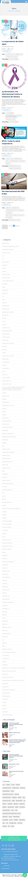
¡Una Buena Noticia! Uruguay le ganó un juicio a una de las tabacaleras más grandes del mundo (17, 741)
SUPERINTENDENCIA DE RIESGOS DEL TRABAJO (13, 680)
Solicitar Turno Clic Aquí (14, 839)
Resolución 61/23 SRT (14, 764)
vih (9, 826)
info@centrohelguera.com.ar (10, 858)
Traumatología (6, 693)
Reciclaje (4, 643)
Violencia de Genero (7, 714)
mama (3, 536)
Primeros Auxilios (6, 627)
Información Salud (15, 166)
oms (16, 810)
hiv (24, 800)
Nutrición (4, 580)
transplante (13, 823)
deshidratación (7, 797)
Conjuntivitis (5, 362)
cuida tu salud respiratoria (13, 158)
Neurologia (5, 574)
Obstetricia (5, 586)
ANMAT (3, 287)
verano (5, 826)
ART (3, 296)
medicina (16, 803)
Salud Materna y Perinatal (9, 652)
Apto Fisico (5, 293)
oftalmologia (6, 810)
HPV (3, 493)
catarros (20, 210)
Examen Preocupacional (8, 452)
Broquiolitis (5, 315)
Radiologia (5, 636)
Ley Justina (5, 530)
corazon (4, 365)
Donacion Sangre (6, 421)
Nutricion (4, 583)
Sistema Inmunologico (7, 677)
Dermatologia (5, 396)
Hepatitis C (4, 477)
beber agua (19, 54)
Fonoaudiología (6, 458)
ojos (12, 810)
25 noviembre (9, 113)
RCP (3, 639)
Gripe (3, 471)
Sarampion (5, 664)
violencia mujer (10, 119)
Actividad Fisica (6, 252)
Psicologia (5, 630)
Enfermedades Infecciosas (9, 436)
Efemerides (5, 430)
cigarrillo (9, 212)
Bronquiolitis (5, 305)
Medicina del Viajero (7, 546)
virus (12, 826)
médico (4, 807)
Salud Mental (5, 655)
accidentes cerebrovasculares (10, 246)
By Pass (4, 318)
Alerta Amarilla (6, 274)
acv (4, 784)
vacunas (20, 823)
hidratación (19, 800)
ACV (3, 255)
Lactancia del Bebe (7, 521)
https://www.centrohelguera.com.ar (11, 859)
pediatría (5, 816)
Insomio (4, 505)
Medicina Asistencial (15, 168)
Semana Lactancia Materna (9, 671)
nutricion (22, 807)
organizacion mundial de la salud (12, 813)
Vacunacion (5, 699)
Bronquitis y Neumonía (8, 312)
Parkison (4, 611)
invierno (10, 803)
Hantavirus (5, 474)
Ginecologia (5, 464)
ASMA (3, 299)
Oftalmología (5, 589)
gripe (13, 800)
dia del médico (6, 402)
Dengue (4, 392)
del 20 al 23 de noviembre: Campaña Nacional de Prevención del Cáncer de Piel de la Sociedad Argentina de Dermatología (13, 388)
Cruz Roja (4, 374)
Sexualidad (5, 674)
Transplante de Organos (8, 689)
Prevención (5, 621)
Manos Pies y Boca (6, 539)
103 (14, 225)
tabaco (8, 163)
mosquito (22, 803)
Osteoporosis (5, 599)
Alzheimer (4, 284)
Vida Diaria (5, 711)
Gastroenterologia (7, 461)
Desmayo (4, 399)
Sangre (4, 661)
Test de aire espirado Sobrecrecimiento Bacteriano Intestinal (16, 724)
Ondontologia (6, 596)
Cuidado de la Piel (6, 380)
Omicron (4, 593)
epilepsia (4, 442)
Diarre (4, 411)
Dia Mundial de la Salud (8, 405)
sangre (16, 819)
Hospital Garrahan (7, 489)
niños (16, 807)
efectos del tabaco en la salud (15, 215)
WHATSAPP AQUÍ (5, 868)
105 (18, 225)
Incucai (4, 496)
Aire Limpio (4, 265)
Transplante (5, 686)
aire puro (8, 207)
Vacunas (4, 702)
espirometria (14, 161)
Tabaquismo (5, 683)
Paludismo (5, 605)
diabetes (14, 797)
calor (3, 321)
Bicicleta (4, 302)
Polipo (3, 618)
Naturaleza (5, 564)
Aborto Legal (5, 243)
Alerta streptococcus (8, 280)
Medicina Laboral (6, 549)
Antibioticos (5, 290)
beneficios (16, 207)
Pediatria (4, 614)
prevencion (16, 816)
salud (10, 819)
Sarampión (22, 819)
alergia (8, 784)
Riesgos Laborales (7, 649)
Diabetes (4, 408)
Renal (3, 646)
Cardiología (5, 340)
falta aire (22, 161)
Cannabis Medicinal (7, 330)
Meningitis (4, 555)
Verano (4, 705)
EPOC (3, 446)
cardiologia (15, 787)
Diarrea (4, 414)
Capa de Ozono (6, 337)
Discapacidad (5, 418)
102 (12, 225)
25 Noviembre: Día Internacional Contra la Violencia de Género (12, 94)
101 (9, 225)
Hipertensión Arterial (7, 483)
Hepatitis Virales (6, 480)
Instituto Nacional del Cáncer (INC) (11, 508)
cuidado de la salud (11, 56)
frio (24, 797)
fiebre (19, 797)
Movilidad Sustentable (8, 561)
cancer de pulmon (11, 210)
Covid (12, 791)
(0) (12, 48)
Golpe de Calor (6, 468)
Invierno (4, 511)
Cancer (4, 324)
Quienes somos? (6, 633)
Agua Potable (5, 262)
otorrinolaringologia (8, 602)
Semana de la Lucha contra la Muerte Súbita (13, 668)
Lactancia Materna (7, 524)
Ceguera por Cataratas (8, 343)
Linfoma (4, 533)
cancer (18, 784)
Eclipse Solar (5, 424)
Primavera (4, 624)
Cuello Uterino (6, 377)
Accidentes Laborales (7, 249)
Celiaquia (4, 346)
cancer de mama (7, 787)
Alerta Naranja (6, 277)
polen (10, 816)
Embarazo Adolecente (8, 433)
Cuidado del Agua (6, 384)
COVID (3, 371)
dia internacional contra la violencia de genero (13, 116)
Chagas (4, 352)
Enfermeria (5, 439)
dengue (17, 794)
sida (4, 823)
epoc (7, 161)
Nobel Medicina (6, 577)
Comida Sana (5, 359)
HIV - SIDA (4, 486)
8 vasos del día (10, 54)
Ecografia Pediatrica (7, 427)
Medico (4, 552)
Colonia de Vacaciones (8, 355)
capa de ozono (6, 334)
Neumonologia (6, 571)
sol (7, 823)
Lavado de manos (6, 527)
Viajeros (4, 708)
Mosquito (4, 558)
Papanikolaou (5, 608)
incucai (4, 803)
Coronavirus (5, 368)
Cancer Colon (5, 327)
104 (16, 225)
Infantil (4, 499)
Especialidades (6, 449)
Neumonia (4, 568)
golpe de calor (7, 800)
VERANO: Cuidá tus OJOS (14, 732)
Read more (5, 51)
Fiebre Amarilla (6, 455)
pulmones (9, 217)
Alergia (4, 268)
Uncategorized (14, 59)
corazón (22, 787)
